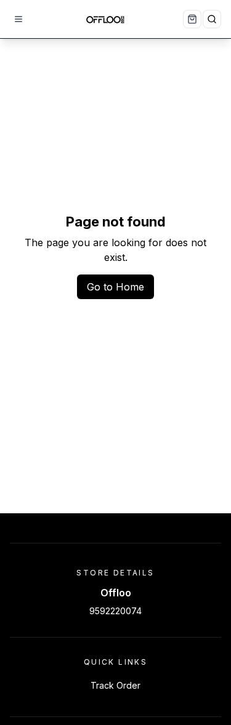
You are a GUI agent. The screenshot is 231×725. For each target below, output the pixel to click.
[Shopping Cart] (192, 19)
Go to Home (115, 287)
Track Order (115, 685)
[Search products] (212, 19)
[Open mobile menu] (18, 19)
